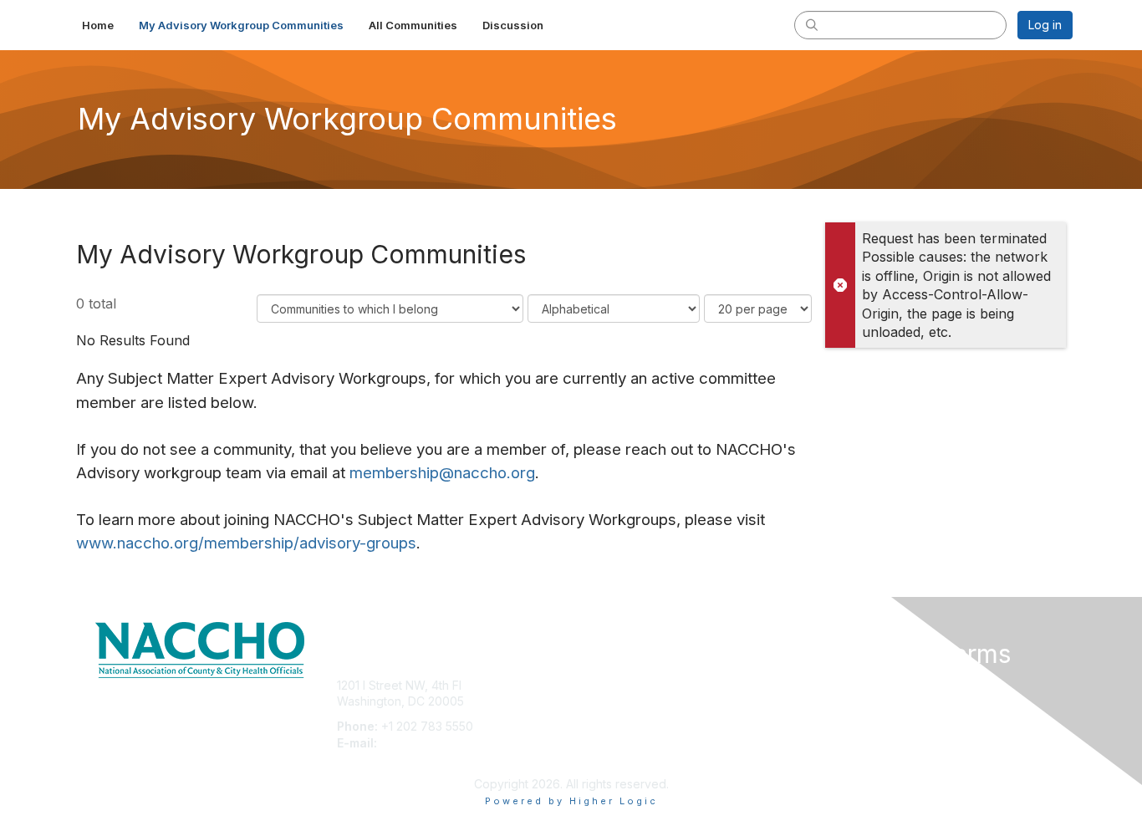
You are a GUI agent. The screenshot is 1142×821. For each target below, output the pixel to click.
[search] (811, 24)
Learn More (609, 718)
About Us (844, 685)
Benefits (600, 701)
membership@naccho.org (442, 472)
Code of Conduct (867, 701)
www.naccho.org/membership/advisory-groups (246, 543)
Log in (1045, 25)
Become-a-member (632, 685)
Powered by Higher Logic (571, 801)
